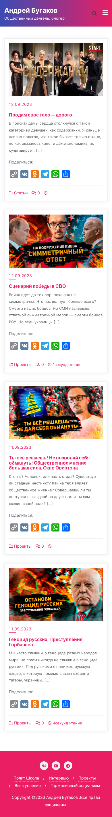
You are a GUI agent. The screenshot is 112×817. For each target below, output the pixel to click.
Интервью (59, 777)
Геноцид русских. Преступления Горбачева (45, 641)
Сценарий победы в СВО (37, 286)
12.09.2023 (20, 104)
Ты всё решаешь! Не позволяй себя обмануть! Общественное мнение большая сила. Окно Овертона (49, 462)
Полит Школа (26, 777)
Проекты (22, 364)
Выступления (28, 785)
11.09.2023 (20, 447)
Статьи (20, 192)
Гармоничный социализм (75, 785)
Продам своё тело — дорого (40, 114)
